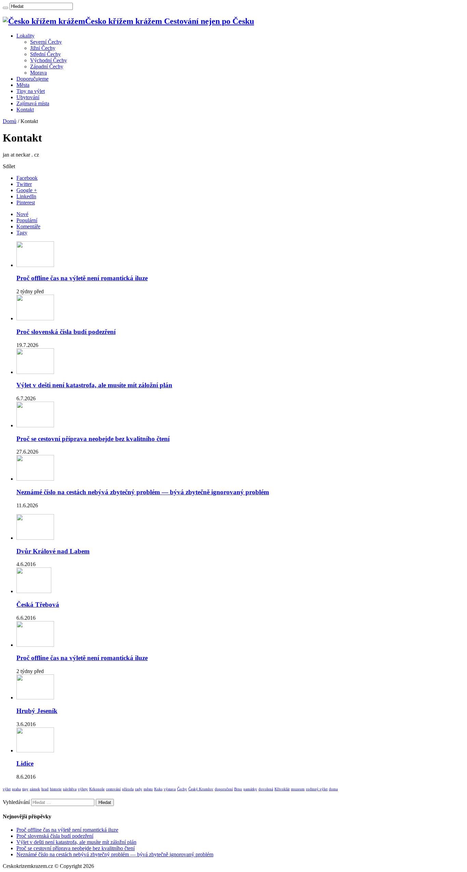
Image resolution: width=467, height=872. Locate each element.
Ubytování (27, 97)
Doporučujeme (32, 79)
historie (56, 789)
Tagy (21, 233)
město (148, 789)
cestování (113, 789)
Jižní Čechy (42, 48)
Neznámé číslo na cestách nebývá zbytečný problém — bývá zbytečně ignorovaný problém (142, 492)
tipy (25, 789)
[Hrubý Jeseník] (35, 697)
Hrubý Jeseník (36, 710)
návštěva (70, 789)
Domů (9, 121)
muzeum (298, 789)
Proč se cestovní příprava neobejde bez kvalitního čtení (93, 438)
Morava (38, 73)
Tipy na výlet (30, 91)
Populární (26, 220)
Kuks (158, 789)
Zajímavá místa (32, 103)
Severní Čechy (46, 42)
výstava (170, 789)
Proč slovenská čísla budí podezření (66, 331)
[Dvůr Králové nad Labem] (35, 538)
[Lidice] (35, 750)
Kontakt (25, 109)
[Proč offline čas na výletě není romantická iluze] (35, 645)
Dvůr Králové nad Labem (53, 551)
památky (250, 789)
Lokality (25, 36)
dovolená (265, 789)
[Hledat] (5, 8)
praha (16, 789)
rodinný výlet (317, 789)
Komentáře (28, 226)
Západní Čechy (46, 66)
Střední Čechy (45, 54)
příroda (128, 789)
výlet (7, 789)
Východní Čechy (48, 60)
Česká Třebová (37, 604)
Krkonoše (97, 789)
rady (138, 789)
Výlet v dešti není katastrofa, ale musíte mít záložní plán (94, 385)
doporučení (224, 789)
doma (333, 789)
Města (22, 85)
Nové (22, 214)
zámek (35, 789)
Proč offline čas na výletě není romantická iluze (82, 278)
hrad (45, 789)
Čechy (182, 789)
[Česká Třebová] (33, 591)
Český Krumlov (200, 789)
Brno (238, 789)
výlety (83, 789)
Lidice (25, 763)
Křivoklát (282, 789)
